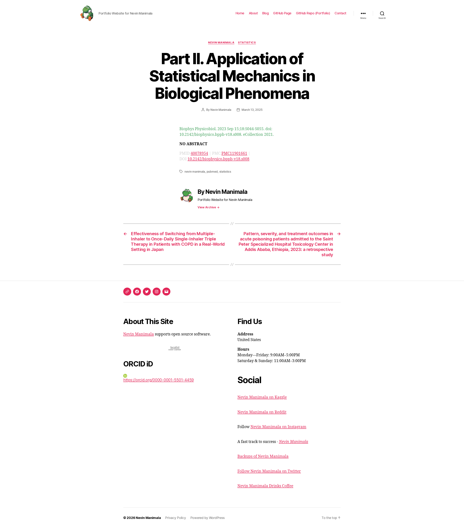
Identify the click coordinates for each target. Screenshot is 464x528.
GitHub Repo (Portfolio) (313, 13)
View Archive (208, 207)
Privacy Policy (175, 518)
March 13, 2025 (252, 110)
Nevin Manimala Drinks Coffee (265, 486)
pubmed (212, 171)
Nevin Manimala (221, 42)
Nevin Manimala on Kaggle (262, 397)
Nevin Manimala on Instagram (278, 426)
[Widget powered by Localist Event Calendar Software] (175, 348)
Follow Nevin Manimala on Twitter (269, 471)
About (253, 13)
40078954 (199, 153)
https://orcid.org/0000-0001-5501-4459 (158, 380)
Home (240, 13)
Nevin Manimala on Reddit (261, 412)
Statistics (247, 42)
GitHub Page (282, 13)
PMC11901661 (234, 153)
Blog (265, 13)
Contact (340, 13)
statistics (225, 171)
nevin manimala (195, 171)
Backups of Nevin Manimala (263, 456)
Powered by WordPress (207, 518)
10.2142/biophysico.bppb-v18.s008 (218, 159)
